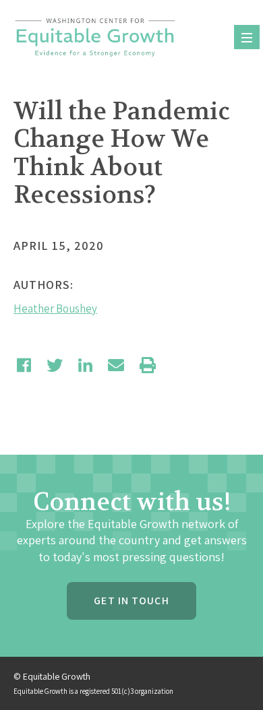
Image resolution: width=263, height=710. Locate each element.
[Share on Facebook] (24, 365)
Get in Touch (131, 600)
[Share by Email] (116, 365)
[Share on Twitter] (55, 365)
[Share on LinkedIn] (85, 365)
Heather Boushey (55, 308)
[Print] (148, 365)
